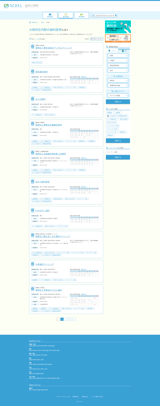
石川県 (42, 355)
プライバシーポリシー (62, 396)
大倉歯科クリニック (44, 264)
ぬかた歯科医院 (42, 181)
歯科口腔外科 (44, 389)
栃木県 (50, 350)
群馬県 (54, 350)
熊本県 (42, 378)
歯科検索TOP (35, 22)
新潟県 (30, 355)
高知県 (42, 373)
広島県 (42, 369)
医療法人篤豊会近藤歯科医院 (48, 124)
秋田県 (45, 345)
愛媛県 (38, 373)
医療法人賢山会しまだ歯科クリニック (52, 236)
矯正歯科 (38, 389)
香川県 (34, 373)
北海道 (30, 345)
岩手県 (38, 345)
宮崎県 (49, 378)
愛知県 (30, 359)
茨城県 (46, 350)
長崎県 (38, 378)
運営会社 (84, 396)
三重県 (42, 359)
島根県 (34, 369)
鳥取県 (30, 369)
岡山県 (38, 369)
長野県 (34, 355)
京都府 (38, 364)
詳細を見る (83, 77)
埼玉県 (39, 350)
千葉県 (43, 350)
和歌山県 (50, 364)
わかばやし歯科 (42, 210)
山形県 (49, 345)
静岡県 (38, 359)
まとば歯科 (40, 99)
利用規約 (75, 396)
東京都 (30, 350)
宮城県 (42, 345)
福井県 (45, 355)
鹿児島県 (53, 378)
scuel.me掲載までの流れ (97, 396)
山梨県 (57, 350)
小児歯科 (34, 389)
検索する (118, 102)
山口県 (45, 369)
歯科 (30, 389)
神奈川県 (35, 350)
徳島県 (30, 373)
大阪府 (42, 22)
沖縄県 (57, 378)
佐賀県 (34, 378)
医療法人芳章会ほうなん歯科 (48, 290)
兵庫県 (34, 364)
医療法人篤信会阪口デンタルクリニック (53, 47)
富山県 (38, 355)
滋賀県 (42, 364)
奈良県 (45, 364)
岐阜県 (34, 359)
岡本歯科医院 (41, 71)
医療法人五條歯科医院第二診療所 (50, 153)
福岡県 (30, 378)
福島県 (53, 345)
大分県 (45, 378)
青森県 (34, 345)
